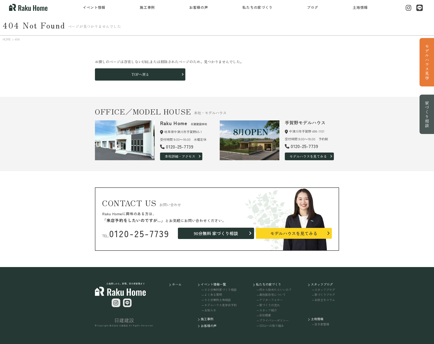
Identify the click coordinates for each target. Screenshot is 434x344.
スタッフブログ (322, 284)
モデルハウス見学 (427, 62)
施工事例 (147, 7)
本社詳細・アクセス (180, 156)
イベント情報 (94, 7)
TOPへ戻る (140, 74)
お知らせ (210, 310)
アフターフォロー (271, 300)
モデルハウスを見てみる (308, 156)
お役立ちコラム (324, 300)
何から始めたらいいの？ (275, 289)
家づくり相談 (427, 114)
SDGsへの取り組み (271, 325)
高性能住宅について (272, 294)
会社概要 (265, 315)
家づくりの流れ (269, 305)
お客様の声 (198, 7)
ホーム (177, 284)
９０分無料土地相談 (217, 300)
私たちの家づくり (257, 7)
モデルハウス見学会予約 (220, 305)
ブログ (312, 7)
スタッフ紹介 (268, 310)
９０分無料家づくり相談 (220, 289)
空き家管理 (321, 324)
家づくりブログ (324, 294)
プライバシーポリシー (274, 320)
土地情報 (360, 7)
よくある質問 (213, 294)
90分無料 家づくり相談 (216, 233)
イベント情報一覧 (213, 284)
